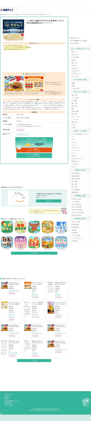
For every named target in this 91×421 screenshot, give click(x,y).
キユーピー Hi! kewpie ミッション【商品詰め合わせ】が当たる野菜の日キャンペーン (37, 303)
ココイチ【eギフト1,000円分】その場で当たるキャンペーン (38, 325)
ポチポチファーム (47, 248)
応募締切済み (75, 192)
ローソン (74, 153)
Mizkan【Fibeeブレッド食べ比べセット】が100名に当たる (37, 341)
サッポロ (74, 142)
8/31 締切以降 (75, 189)
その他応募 (11, 319)
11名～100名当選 (76, 204)
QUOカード (75, 156)
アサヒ (73, 139)
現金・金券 (74, 95)
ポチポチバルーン (61, 248)
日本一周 (7, 248)
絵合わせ (47, 233)
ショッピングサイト (77, 238)
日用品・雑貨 (11, 317)
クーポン (26, 134)
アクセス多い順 (76, 88)
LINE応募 (74, 230)
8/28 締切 (74, 181)
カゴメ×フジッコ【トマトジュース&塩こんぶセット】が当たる (37, 283)
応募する (48, 201)
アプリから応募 (76, 235)
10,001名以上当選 (76, 215)
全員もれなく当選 (76, 199)
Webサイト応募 (35, 317)
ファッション (75, 119)
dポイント (74, 166)
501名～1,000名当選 (77, 210)
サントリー (74, 145)
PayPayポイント (76, 161)
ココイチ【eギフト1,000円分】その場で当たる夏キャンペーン (15, 325)
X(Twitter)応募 (20, 130)
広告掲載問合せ (9, 403)
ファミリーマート (76, 150)
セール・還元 (75, 98)
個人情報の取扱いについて (11, 401)
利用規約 (7, 398)
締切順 (73, 85)
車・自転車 (74, 100)
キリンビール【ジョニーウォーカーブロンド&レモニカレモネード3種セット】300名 (61, 303)
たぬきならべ (20, 248)
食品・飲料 (18, 14)
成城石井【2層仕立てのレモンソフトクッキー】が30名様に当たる (61, 283)
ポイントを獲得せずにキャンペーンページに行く (34, 155)
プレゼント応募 (74, 43)
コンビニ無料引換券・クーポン (80, 134)
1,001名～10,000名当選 (78, 212)
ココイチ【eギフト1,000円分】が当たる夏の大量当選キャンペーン (61, 325)
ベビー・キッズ (76, 116)
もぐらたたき (34, 248)
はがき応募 (74, 232)
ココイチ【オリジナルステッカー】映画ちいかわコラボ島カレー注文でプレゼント (14, 303)
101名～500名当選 (76, 207)
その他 (73, 127)
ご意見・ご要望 (9, 405)
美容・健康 (74, 114)
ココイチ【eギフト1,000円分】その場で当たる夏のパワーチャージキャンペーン (15, 283)
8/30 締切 (74, 187)
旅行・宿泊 (74, 106)
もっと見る (34, 253)
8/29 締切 (74, 184)
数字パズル (61, 233)
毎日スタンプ (20, 233)
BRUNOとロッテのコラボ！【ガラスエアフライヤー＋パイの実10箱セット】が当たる (14, 341)
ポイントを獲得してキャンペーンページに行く (29, 150)
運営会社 (7, 396)
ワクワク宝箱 (34, 233)
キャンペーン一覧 (10, 14)
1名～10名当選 (75, 201)
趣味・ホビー (75, 122)
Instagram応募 (58, 297)
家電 (16, 353)
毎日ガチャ (7, 233)
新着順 (73, 83)
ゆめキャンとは (74, 38)
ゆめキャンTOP (3, 14)
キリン (73, 137)
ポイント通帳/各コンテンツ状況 (78, 40)
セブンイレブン (76, 147)
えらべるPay (75, 164)
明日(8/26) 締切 (75, 176)
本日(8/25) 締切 (75, 173)
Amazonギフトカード (77, 158)
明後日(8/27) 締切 (76, 179)
